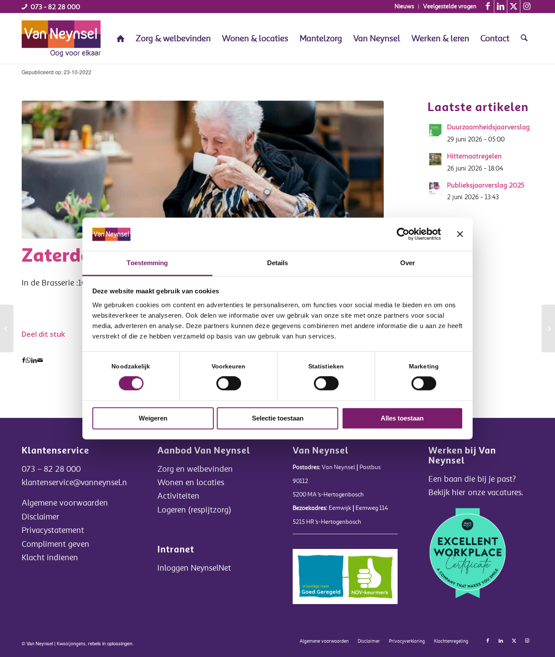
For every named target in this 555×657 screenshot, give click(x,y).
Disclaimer (40, 517)
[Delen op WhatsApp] (28, 360)
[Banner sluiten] (460, 234)
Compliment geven (55, 544)
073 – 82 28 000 (51, 469)
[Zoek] (524, 38)
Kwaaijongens (71, 644)
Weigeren (153, 418)
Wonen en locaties (190, 482)
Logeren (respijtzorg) (194, 510)
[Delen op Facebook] (23, 360)
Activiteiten (178, 496)
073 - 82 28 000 (55, 7)
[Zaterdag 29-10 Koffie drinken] (203, 169)
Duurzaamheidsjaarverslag (488, 127)
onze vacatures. (495, 492)
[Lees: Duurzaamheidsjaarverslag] (435, 130)
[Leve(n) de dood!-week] (6, 328)
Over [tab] (407, 262)
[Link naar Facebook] (487, 6)
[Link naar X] (513, 6)
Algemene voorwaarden (65, 503)
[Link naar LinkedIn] (500, 6)
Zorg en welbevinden (195, 469)
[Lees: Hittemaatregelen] (435, 159)
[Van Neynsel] (61, 38)
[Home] (120, 38)
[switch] (228, 384)
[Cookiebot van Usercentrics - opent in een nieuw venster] (403, 234)
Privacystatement (53, 530)
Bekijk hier (448, 492)
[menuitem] (404, 6)
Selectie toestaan (278, 418)
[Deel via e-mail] (40, 360)
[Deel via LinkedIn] (34, 360)
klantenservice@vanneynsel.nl (75, 482)
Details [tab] (277, 262)
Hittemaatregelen (474, 156)
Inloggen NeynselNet (194, 568)
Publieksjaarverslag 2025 (486, 185)
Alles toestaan (402, 418)
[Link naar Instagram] (526, 6)
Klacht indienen (50, 557)
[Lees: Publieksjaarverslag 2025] (435, 188)
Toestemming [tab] (147, 262)
